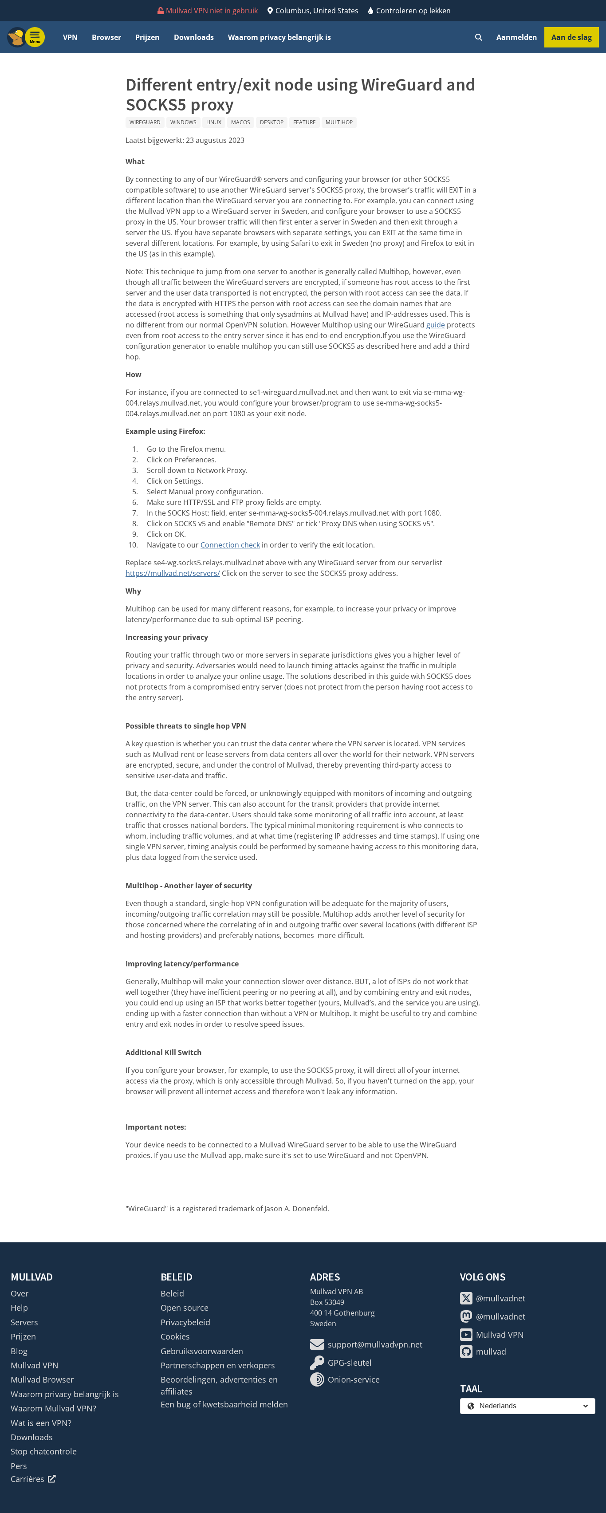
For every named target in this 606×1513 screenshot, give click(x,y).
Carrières (27, 1479)
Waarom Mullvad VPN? (53, 1408)
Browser (106, 37)
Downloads (194, 37)
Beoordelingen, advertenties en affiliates (219, 1385)
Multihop (339, 122)
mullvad (491, 1351)
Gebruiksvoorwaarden (202, 1351)
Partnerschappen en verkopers (218, 1365)
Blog (19, 1351)
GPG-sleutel (350, 1362)
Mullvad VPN (35, 1365)
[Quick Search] (478, 37)
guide (435, 325)
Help (19, 1307)
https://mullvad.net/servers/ (173, 573)
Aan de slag (571, 37)
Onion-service (354, 1379)
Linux (213, 122)
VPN (70, 37)
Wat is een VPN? (41, 1423)
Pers (19, 1466)
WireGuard (145, 122)
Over (19, 1293)
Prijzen (147, 37)
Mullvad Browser (42, 1379)
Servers (24, 1322)
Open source (185, 1307)
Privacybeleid (185, 1322)
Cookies (175, 1336)
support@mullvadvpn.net (375, 1344)
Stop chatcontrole (44, 1451)
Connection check (230, 545)
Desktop (271, 122)
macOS (240, 122)
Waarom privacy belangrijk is (279, 37)
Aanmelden (516, 37)
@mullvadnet (500, 1298)
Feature (304, 122)
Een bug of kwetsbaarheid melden (224, 1404)
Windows (183, 122)
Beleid (172, 1293)
